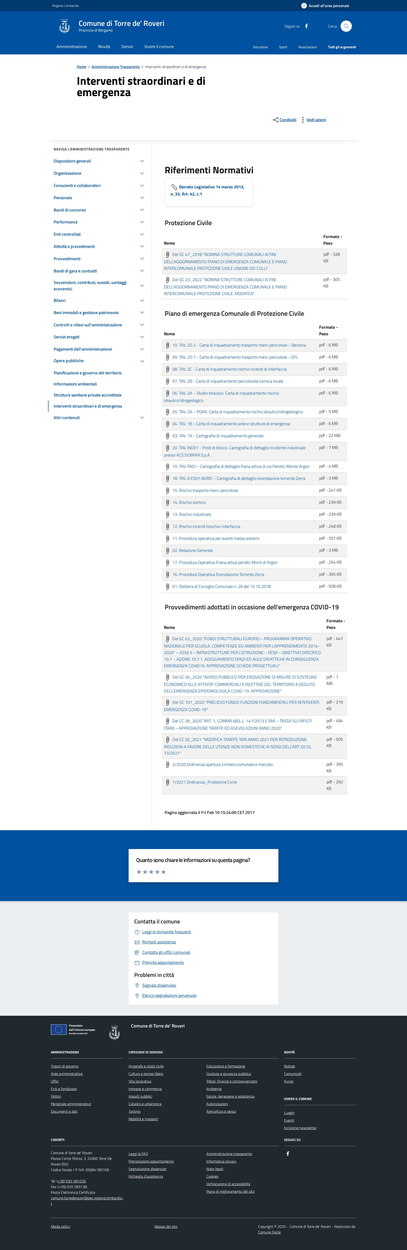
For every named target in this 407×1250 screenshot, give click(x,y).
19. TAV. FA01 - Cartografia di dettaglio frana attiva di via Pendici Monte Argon (240, 466)
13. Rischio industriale (191, 514)
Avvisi (288, 1081)
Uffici (55, 1081)
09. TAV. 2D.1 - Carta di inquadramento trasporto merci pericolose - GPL (234, 357)
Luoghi (289, 1113)
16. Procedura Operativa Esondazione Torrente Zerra (217, 574)
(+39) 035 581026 (71, 1181)
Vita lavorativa (140, 1081)
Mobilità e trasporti (143, 1119)
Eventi (289, 1120)
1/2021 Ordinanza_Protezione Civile (204, 782)
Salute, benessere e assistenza (230, 1096)
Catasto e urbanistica (145, 1104)
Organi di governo (64, 1066)
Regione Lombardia (65, 5)
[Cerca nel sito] (346, 26)
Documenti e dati (64, 1111)
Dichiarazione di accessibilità (228, 1184)
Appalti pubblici (140, 1096)
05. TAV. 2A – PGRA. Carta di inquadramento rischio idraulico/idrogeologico (237, 411)
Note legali (214, 1169)
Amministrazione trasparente (229, 1154)
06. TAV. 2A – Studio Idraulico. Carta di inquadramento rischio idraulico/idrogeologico (221, 397)
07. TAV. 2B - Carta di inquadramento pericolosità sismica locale (227, 381)
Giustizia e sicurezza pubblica (228, 1073)
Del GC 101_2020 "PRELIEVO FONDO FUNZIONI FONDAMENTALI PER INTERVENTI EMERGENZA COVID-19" (241, 706)
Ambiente (214, 1089)
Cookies (212, 1176)
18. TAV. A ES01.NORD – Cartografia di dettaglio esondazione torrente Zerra (238, 478)
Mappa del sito (166, 1226)
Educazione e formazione (225, 1066)
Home (81, 66)
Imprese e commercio (145, 1089)
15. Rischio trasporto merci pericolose (204, 490)
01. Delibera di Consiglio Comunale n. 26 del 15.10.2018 (221, 586)
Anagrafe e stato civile (146, 1066)
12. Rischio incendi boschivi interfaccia (205, 526)
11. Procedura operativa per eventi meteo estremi (215, 538)
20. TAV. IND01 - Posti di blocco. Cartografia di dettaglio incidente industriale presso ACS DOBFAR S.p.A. (234, 451)
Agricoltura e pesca (221, 1111)
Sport (283, 47)
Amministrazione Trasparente (116, 66)
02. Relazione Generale (192, 550)
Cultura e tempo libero (146, 1073)
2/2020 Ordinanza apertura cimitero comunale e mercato (222, 764)
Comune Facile (269, 1232)
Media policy (60, 1226)
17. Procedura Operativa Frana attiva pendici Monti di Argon (224, 562)
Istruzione (260, 47)
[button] (325, 6)
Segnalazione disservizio (147, 1169)
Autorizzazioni (217, 1104)
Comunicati (292, 1073)
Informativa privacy (221, 1161)
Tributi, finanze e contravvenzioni (231, 1081)
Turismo (134, 1111)
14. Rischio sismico (188, 502)
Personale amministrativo (71, 1104)
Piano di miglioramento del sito (230, 1191)
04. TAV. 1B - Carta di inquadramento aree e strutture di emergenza (230, 423)
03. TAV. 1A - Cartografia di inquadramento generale (217, 435)
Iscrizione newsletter (300, 1128)
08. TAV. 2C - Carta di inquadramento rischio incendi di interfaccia (229, 369)
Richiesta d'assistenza (146, 1176)
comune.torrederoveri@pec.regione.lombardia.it (87, 1200)
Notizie (289, 1066)
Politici (56, 1096)
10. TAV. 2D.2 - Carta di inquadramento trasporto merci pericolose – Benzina (238, 345)
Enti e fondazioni (64, 1089)
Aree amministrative (67, 1073)
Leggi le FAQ (138, 1154)
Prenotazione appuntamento (151, 1161)
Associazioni (307, 47)
